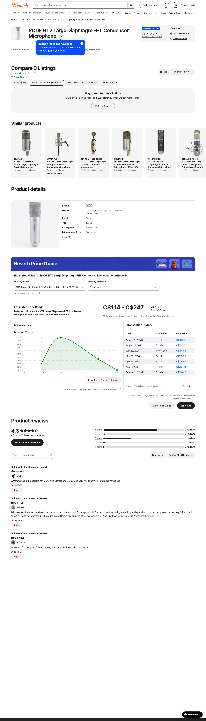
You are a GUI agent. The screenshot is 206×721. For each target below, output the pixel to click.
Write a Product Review (27, 442)
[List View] (166, 72)
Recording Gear (75, 13)
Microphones (92, 227)
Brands (128, 13)
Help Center (188, 13)
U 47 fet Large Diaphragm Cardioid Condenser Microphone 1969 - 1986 (127, 164)
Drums (88, 13)
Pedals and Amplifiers (32, 13)
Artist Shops (161, 13)
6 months (92, 380)
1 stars (98, 446)
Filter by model (21, 281)
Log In (192, 5)
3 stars (98, 438)
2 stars (98, 442)
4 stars (98, 434)
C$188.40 (181, 372)
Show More (67, 237)
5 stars (98, 429)
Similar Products (20, 49)
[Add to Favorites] (60, 36)
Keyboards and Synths (55, 13)
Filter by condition (97, 281)
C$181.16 (180, 345)
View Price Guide (162, 405)
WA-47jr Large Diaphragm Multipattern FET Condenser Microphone (60, 164)
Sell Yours (185, 405)
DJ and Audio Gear (102, 13)
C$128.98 (181, 361)
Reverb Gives (174, 13)
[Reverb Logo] (20, 5)
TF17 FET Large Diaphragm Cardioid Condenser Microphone (159, 164)
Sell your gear (150, 5)
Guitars (16, 13)
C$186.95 (181, 350)
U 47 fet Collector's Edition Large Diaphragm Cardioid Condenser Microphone (25, 164)
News (136, 13)
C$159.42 (181, 340)
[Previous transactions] (183, 386)
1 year (104, 380)
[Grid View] (161, 72)
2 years (114, 380)
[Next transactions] (189, 386)
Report (17, 490)
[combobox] (46, 287)
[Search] (131, 5)
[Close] (82, 43)
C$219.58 (181, 356)
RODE (89, 205)
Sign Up (184, 5)
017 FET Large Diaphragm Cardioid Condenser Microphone (93, 164)
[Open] (82, 287)
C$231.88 (181, 367)
